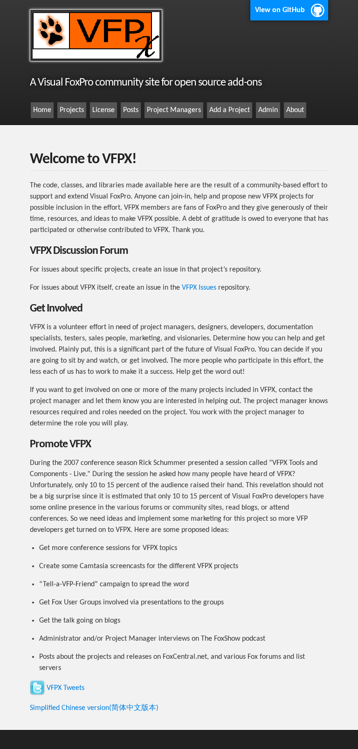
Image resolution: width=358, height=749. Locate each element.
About (295, 110)
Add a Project (229, 110)
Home (42, 110)
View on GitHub (280, 10)
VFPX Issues (199, 288)
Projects (72, 110)
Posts (130, 110)
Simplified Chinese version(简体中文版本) (94, 708)
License (103, 110)
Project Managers (174, 110)
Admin (268, 110)
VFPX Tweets (65, 688)
